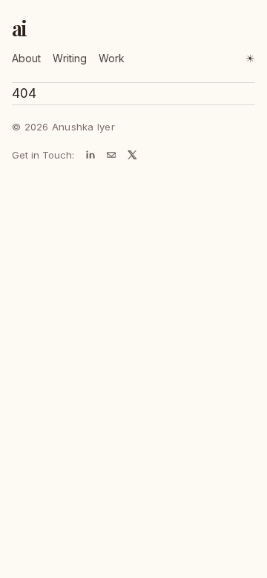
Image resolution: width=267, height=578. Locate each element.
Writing (70, 58)
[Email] (111, 155)
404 (24, 93)
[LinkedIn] (90, 155)
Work (112, 58)
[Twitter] (132, 155)
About (26, 58)
